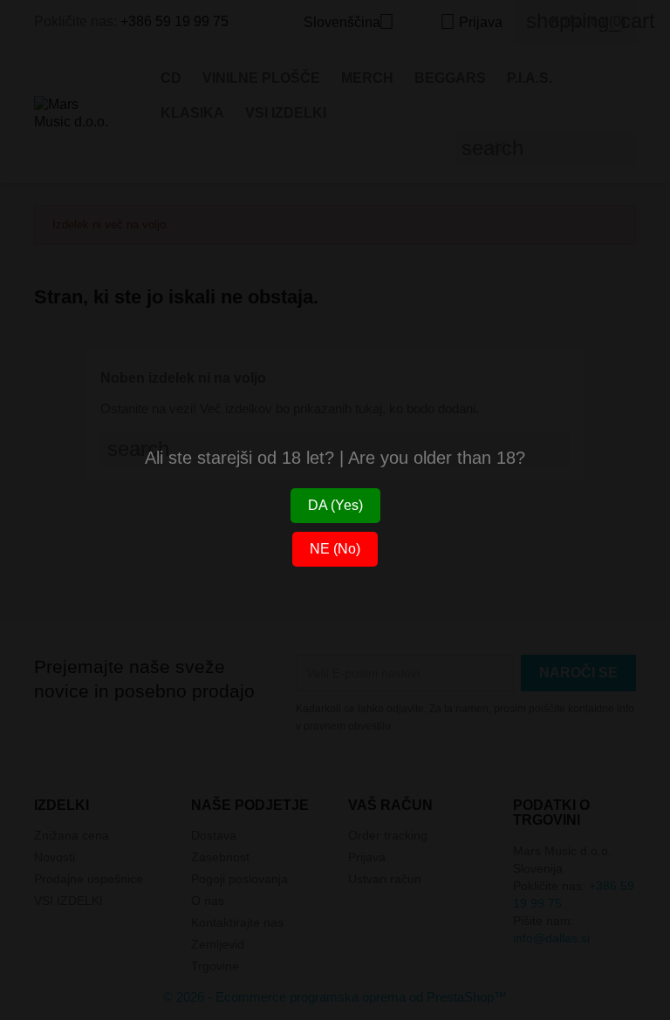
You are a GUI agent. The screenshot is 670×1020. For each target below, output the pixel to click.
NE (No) (335, 548)
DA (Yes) (335, 505)
